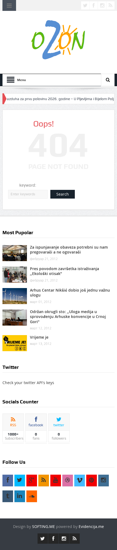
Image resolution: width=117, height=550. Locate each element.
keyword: (27, 185)
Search (62, 194)
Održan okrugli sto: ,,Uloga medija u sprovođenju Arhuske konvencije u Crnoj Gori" (68, 316)
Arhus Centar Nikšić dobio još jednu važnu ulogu (70, 293)
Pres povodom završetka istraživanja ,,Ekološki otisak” (64, 271)
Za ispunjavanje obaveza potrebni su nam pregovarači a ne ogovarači (69, 250)
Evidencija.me (91, 526)
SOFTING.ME (43, 526)
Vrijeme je (39, 337)
